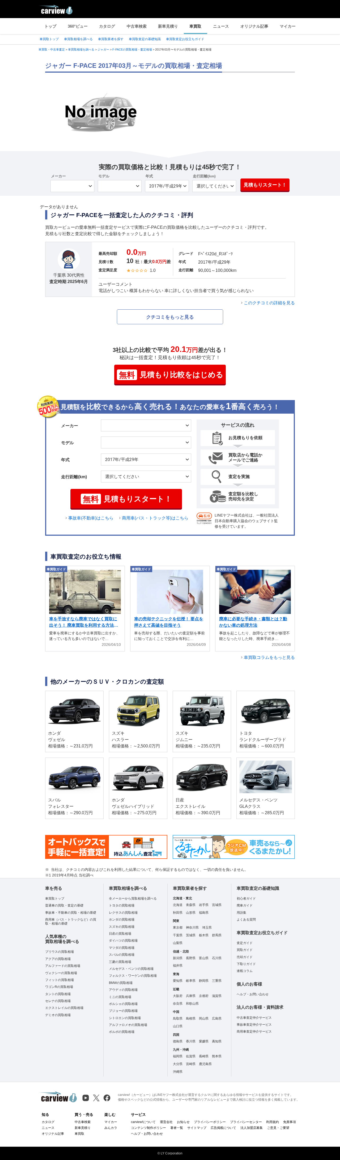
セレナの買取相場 (58, 1001)
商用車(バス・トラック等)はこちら (155, 518)
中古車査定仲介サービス (254, 1018)
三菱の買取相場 (120, 962)
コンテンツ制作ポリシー (148, 1128)
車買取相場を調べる (78, 39)
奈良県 (177, 1003)
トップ (50, 26)
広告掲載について (223, 1128)
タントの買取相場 (58, 994)
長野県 (191, 958)
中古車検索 (137, 26)
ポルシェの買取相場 (123, 1004)
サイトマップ (196, 1128)
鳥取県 (177, 1018)
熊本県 (217, 1056)
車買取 (195, 26)
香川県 (191, 1041)
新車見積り (168, 26)
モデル (103, 176)
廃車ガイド (245, 905)
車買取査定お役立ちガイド (185, 39)
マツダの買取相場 (121, 948)
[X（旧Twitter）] (96, 1098)
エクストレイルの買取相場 (64, 1008)
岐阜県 (191, 981)
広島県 (217, 1018)
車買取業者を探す (111, 39)
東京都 (177, 927)
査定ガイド (245, 943)
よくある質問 (246, 919)
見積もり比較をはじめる (171, 375)
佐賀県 (191, 1056)
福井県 (177, 965)
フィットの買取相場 (59, 980)
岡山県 (204, 1018)
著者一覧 (176, 1128)
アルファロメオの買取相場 (128, 1025)
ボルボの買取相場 (121, 1032)
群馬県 (217, 935)
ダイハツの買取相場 (123, 940)
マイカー (288, 26)
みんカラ (110, 1128)
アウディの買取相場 (123, 990)
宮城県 (217, 905)
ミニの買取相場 (120, 997)
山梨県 (177, 943)
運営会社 (166, 1122)
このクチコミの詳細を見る (269, 303)
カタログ (107, 26)
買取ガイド (245, 950)
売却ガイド (245, 957)
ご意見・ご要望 (278, 1128)
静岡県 (204, 981)
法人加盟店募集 (251, 1128)
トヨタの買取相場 (121, 905)
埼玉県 (207, 927)
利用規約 (272, 1122)
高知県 (217, 1041)
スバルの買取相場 (121, 955)
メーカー (58, 176)
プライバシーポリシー (210, 1122)
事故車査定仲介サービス (254, 1024)
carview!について (143, 1122)
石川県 (217, 958)
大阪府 (177, 996)
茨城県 (191, 935)
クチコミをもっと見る (170, 317)
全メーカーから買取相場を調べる (133, 898)
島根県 (191, 1018)
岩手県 (204, 905)
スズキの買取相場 (121, 927)
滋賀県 (217, 996)
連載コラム (245, 971)
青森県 (191, 905)
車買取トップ (49, 39)
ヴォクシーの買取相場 (61, 973)
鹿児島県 (205, 1064)
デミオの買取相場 (58, 1015)
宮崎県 (191, 1064)
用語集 (241, 912)
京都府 (204, 996)
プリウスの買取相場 (59, 952)
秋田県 (177, 912)
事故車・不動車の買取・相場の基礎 (70, 912)
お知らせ (183, 1122)
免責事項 (289, 1122)
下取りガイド (246, 964)
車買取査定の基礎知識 (145, 39)
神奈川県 (192, 927)
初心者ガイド (246, 898)
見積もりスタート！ (265, 185)
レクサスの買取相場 (123, 912)
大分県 (177, 1064)
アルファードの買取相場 (62, 966)
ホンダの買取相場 (121, 919)
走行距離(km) (204, 176)
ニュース (221, 26)
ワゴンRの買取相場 (59, 987)
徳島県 (177, 1041)
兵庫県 (191, 996)
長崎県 (204, 1056)
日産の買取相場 (120, 934)
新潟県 (177, 958)
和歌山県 (192, 1003)
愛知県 (177, 981)
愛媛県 (204, 1041)
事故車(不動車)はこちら (90, 518)
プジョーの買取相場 (123, 1011)
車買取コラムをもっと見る (269, 657)
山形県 (191, 912)
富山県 (204, 958)
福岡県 (177, 1056)
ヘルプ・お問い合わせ (253, 994)
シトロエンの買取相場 (125, 1018)
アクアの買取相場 (58, 959)
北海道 (177, 905)
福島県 (204, 912)
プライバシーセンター (246, 1122)
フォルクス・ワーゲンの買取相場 (133, 976)
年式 (149, 176)
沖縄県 (177, 1072)
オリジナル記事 (254, 26)
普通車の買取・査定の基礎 (64, 905)
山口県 (177, 1026)
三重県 (217, 981)
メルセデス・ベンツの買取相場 (131, 969)
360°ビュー (78, 26)
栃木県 (204, 935)
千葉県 (177, 935)
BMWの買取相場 (121, 983)
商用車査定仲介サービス (254, 1031)
